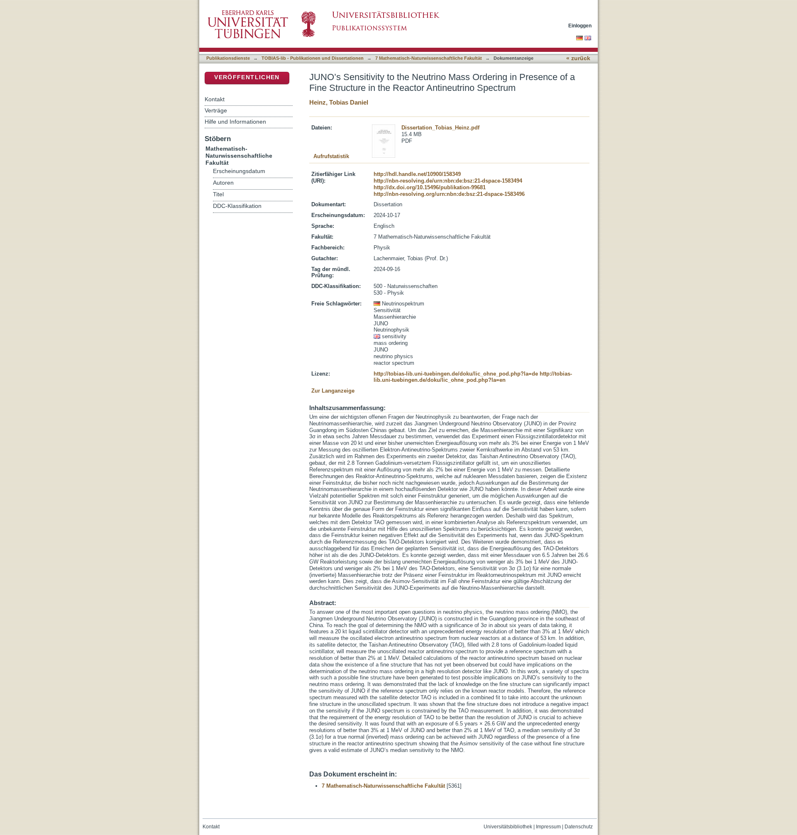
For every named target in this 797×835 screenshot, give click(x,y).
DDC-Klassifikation (237, 206)
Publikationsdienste (228, 58)
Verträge (216, 110)
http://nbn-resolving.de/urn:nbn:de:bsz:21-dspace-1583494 (448, 181)
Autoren (223, 183)
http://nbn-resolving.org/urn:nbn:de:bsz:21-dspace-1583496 (449, 194)
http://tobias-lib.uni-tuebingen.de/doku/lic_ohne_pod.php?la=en (473, 377)
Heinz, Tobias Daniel (338, 102)
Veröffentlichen (246, 77)
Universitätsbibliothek (508, 827)
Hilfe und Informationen (235, 121)
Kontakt (215, 99)
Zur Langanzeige (332, 391)
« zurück (578, 58)
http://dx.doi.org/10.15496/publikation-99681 (430, 187)
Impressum (548, 827)
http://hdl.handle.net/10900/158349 (417, 174)
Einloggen (580, 25)
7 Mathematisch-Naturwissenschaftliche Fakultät (428, 58)
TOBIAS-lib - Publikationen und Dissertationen (313, 58)
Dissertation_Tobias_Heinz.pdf (440, 128)
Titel (218, 194)
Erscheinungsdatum (239, 171)
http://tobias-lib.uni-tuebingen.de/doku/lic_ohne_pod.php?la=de (456, 374)
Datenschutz (579, 827)
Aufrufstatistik (331, 156)
